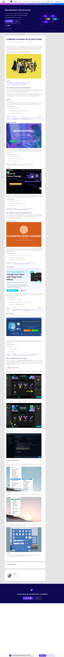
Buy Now (17, 21)
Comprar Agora (51, 655)
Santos (14, 573)
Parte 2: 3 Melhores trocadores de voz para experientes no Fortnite (18, 83)
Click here (18, 23)
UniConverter (7, 34)
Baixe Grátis (43, 655)
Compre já (37, 598)
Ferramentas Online (34, 1)
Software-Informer (22, 263)
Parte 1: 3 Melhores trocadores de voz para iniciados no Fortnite (18, 82)
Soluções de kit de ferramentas (20, 34)
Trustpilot (14, 119)
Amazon (21, 164)
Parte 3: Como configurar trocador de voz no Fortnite (16, 84)
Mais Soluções (12, 34)
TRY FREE (8, 21)
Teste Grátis (27, 598)
